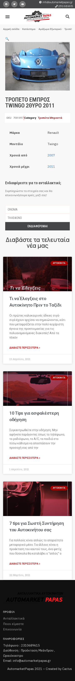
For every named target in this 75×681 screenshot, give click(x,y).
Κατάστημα (28, 29)
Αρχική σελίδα (11, 29)
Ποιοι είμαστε (13, 624)
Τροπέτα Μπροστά (50, 117)
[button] (7, 16)
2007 (51, 155)
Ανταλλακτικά (14, 618)
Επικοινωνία (12, 629)
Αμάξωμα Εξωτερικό (50, 29)
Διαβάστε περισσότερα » (24, 347)
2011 (51, 167)
